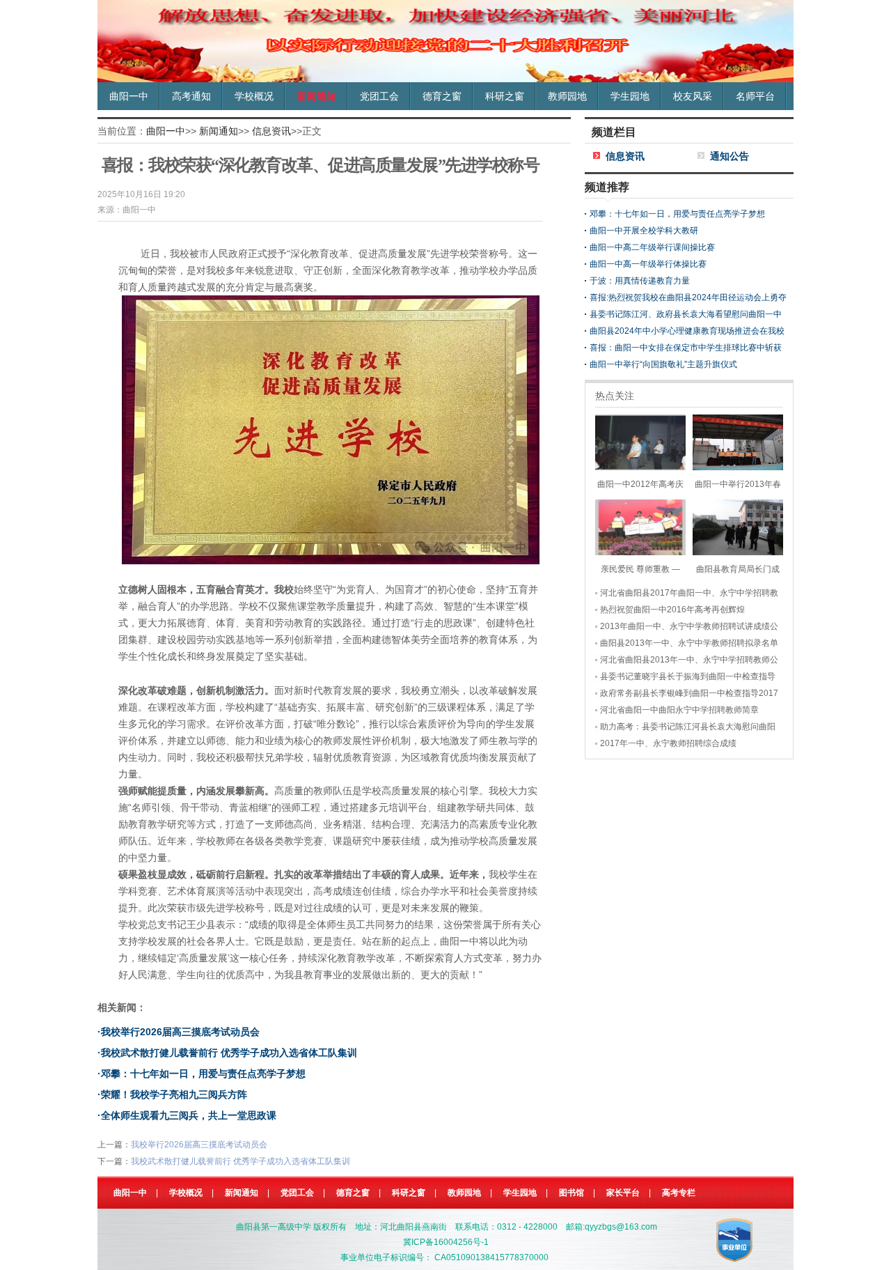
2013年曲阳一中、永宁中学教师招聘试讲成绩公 (689, 626)
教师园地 (567, 96)
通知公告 (729, 156)
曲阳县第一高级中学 (273, 1227)
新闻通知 (316, 96)
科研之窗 (504, 96)
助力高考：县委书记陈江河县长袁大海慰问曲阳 (687, 726)
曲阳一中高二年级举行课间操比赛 (652, 247)
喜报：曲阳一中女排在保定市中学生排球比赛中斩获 (686, 348)
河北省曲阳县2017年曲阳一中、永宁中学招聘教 (689, 593)
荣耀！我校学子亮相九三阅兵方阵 (174, 1094)
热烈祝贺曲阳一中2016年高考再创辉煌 (672, 609)
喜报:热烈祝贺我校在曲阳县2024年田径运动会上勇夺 (688, 297)
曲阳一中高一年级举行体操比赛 (648, 264)
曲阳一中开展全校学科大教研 (644, 230)
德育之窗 (442, 96)
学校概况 (254, 96)
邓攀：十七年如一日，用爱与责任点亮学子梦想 (203, 1073)
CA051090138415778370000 (491, 1257)
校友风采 (692, 96)
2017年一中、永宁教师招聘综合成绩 (668, 743)
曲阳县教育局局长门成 (738, 569)
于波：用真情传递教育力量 (640, 281)
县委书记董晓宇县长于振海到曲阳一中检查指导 (687, 676)
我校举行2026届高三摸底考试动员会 (180, 1031)
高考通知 (191, 96)
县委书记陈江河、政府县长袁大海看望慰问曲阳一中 (686, 314)
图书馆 (571, 1193)
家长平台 (623, 1193)
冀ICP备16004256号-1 (446, 1242)
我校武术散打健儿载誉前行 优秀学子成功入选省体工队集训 (229, 1052)
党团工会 (379, 96)
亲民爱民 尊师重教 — (640, 569)
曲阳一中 (128, 96)
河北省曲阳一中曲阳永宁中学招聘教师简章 (679, 710)
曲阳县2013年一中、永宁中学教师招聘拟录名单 (689, 643)
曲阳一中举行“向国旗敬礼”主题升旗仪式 (663, 364)
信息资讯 (271, 131)
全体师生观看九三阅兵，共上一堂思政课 (188, 1115)
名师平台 (755, 96)
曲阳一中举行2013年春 (738, 484)
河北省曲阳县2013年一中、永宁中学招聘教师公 (689, 660)
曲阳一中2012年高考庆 (640, 484)
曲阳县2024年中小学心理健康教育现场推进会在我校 (687, 331)
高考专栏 (678, 1193)
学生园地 (629, 96)
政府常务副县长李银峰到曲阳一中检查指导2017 (689, 693)
